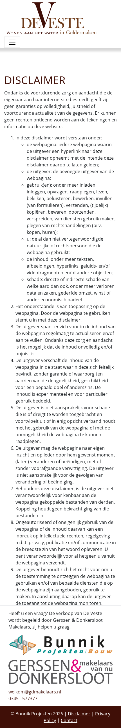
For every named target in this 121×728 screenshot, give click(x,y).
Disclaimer (79, 714)
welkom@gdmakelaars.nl (34, 692)
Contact (69, 720)
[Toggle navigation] (12, 42)
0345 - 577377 (22, 698)
